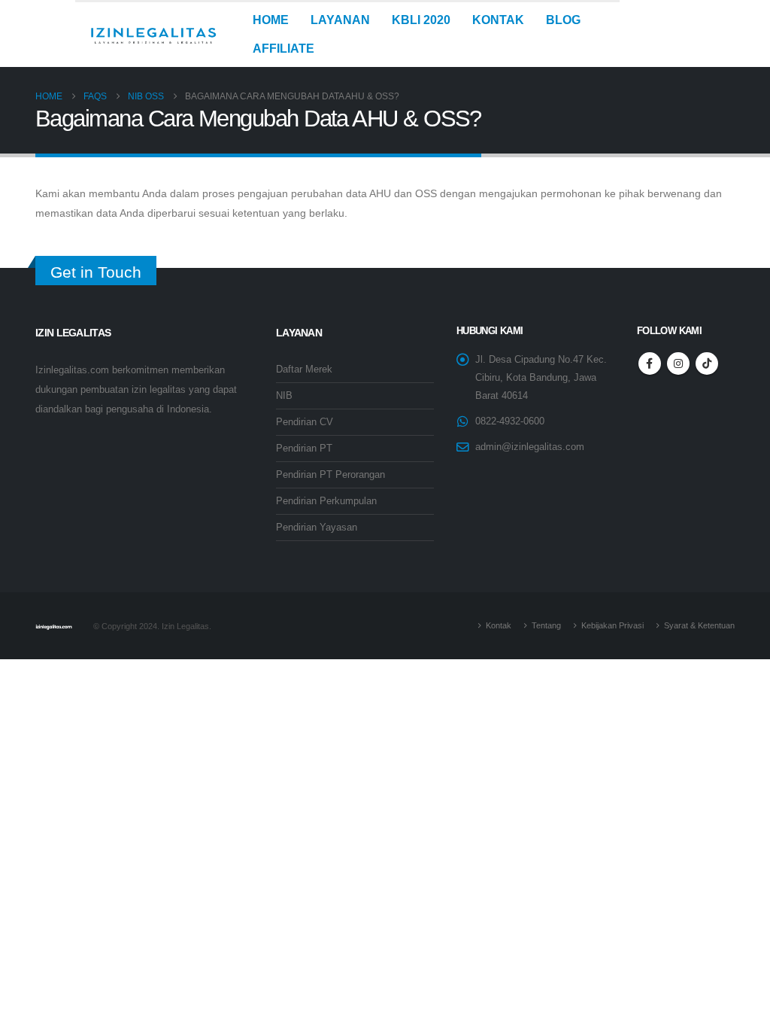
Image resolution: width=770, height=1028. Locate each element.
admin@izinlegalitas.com (529, 447)
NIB (284, 396)
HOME (271, 20)
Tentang (546, 625)
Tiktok (707, 363)
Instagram (678, 363)
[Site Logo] (153, 34)
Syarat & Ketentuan (699, 625)
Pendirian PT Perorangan (330, 475)
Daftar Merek (304, 369)
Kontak (498, 625)
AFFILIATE (283, 48)
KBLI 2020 (421, 20)
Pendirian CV (304, 422)
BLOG (563, 20)
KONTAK (498, 20)
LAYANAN (340, 20)
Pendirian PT (304, 448)
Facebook (649, 363)
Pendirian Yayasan (316, 527)
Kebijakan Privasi (612, 625)
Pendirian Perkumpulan (326, 501)
